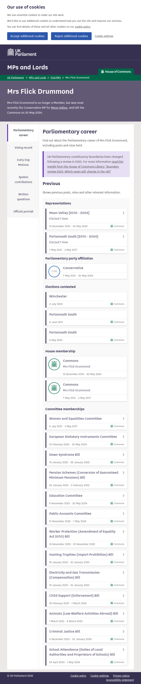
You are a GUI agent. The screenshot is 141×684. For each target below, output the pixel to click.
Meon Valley (59, 107)
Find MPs (55, 77)
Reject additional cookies (71, 36)
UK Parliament (15, 77)
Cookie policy (78, 675)
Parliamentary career (23, 132)
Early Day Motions (23, 162)
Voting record (23, 147)
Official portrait (23, 211)
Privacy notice (121, 675)
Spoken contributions (23, 179)
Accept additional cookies (27, 36)
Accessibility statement (120, 680)
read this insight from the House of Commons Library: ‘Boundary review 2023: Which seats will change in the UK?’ (85, 166)
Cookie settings (104, 36)
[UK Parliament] (22, 52)
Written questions (23, 197)
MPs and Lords (27, 67)
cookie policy (82, 26)
